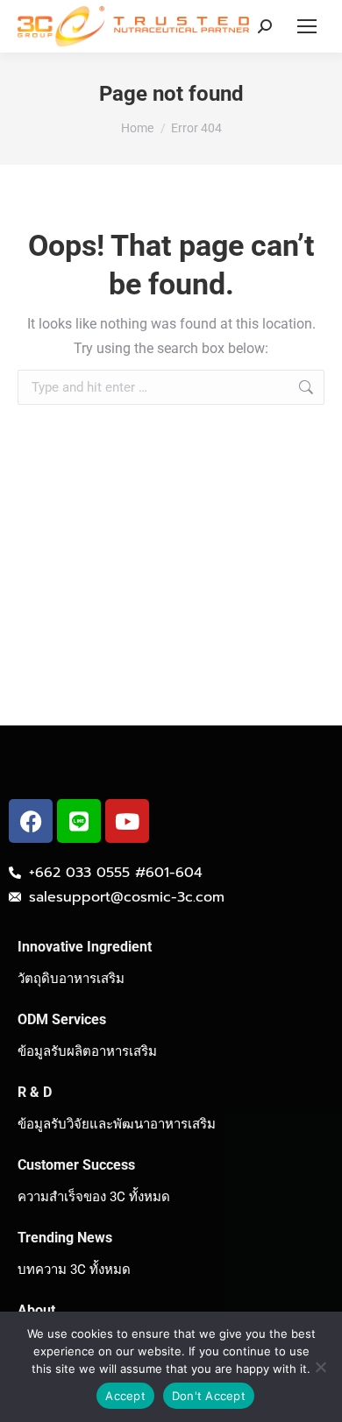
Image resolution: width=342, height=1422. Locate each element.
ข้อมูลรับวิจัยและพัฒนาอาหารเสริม (117, 1124)
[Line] (79, 821)
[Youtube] (127, 821)
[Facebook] (31, 821)
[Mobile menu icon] (306, 26)
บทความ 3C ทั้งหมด (74, 1269)
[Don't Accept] (320, 1367)
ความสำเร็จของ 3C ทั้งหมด (94, 1197)
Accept (125, 1396)
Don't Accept (209, 1396)
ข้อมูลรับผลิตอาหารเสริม (87, 1051)
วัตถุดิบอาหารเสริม (71, 979)
